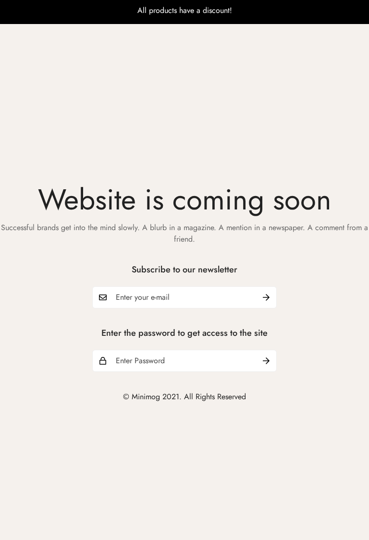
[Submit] (266, 297)
